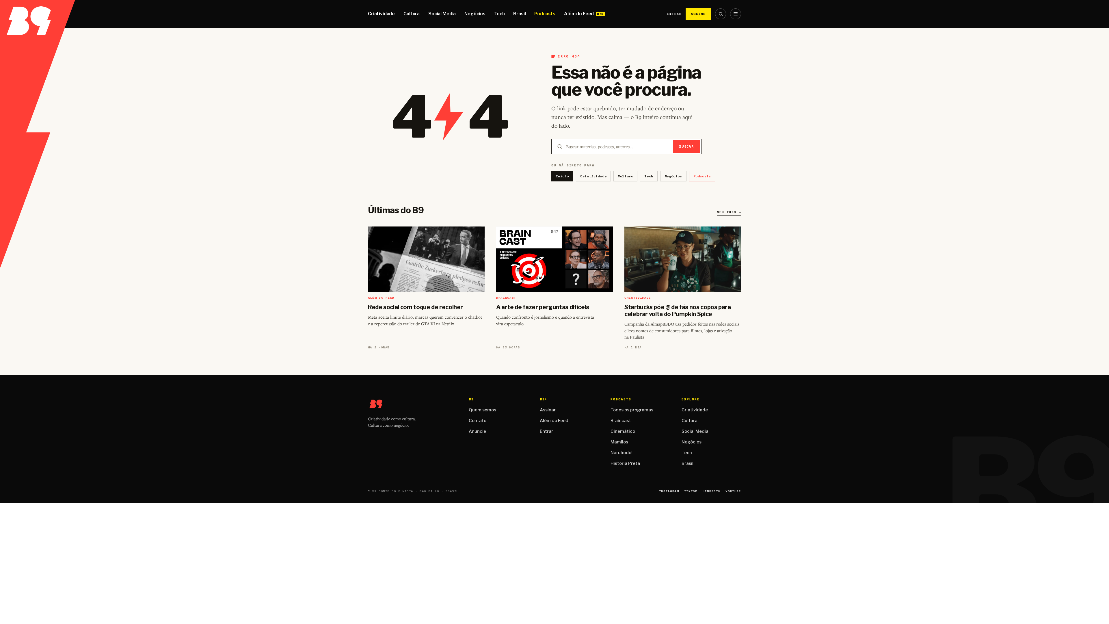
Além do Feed (579, 13)
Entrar (674, 14)
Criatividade (381, 13)
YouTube (733, 491)
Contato (477, 420)
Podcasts (544, 13)
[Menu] (735, 13)
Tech (499, 13)
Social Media (442, 13)
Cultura (411, 13)
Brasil (519, 13)
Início (562, 176)
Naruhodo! (621, 452)
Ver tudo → (729, 212)
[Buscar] (720, 13)
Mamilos (619, 442)
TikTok (690, 491)
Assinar (548, 410)
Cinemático (623, 431)
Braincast (621, 420)
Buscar (686, 146)
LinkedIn (711, 491)
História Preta (625, 463)
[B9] (37, 14)
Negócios (474, 13)
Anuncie (477, 431)
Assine (698, 13)
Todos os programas (632, 410)
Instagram (669, 491)
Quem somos (482, 410)
